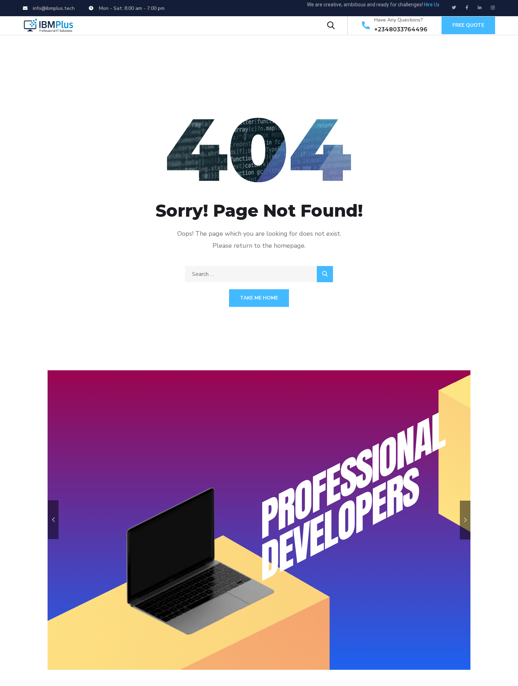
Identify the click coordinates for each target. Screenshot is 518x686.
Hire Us (431, 4)
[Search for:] (259, 274)
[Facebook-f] (467, 8)
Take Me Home (259, 298)
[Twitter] (454, 8)
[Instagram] (493, 8)
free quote (468, 25)
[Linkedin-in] (480, 8)
